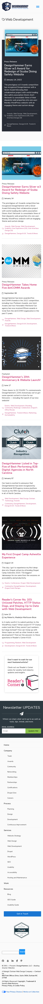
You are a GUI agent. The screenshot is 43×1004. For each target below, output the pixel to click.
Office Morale (10, 410)
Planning (10, 809)
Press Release (10, 61)
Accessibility (12, 872)
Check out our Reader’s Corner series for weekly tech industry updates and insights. (20, 666)
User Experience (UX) (22, 116)
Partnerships (12, 782)
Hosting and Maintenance (17, 878)
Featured (6, 374)
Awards (10, 114)
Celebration (25, 408)
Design (10, 814)
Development (32, 324)
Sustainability (10, 415)
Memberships (12, 777)
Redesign (17, 408)
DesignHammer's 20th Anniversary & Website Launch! (21, 378)
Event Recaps (15, 588)
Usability (10, 116)
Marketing (32, 413)
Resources (8, 889)
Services (7, 830)
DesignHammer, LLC (24, 966)
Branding (28, 406)
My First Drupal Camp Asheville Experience (21, 556)
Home (6, 745)
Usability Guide (13, 905)
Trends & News (32, 233)
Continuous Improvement (16, 825)
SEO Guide (11, 900)
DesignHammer (12, 124)
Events (7, 406)
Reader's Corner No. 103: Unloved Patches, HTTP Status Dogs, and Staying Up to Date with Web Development (21, 604)
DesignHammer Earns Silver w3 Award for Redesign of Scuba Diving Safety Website (20, 70)
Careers (10, 798)
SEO (9, 862)
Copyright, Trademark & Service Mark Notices (19, 982)
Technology (9, 501)
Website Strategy (14, 836)
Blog (9, 894)
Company (8, 750)
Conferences (15, 583)
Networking (11, 772)
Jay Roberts (9, 617)
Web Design (17, 114)
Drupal (23, 583)
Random (18, 643)
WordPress (11, 857)
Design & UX (23, 124)
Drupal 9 (34, 408)
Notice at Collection (31, 992)
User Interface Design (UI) (20, 117)
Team (9, 756)
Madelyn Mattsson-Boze (25, 617)
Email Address (8, 727)
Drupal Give (11, 793)
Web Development (30, 114)
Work (6, 883)
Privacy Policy (7, 986)
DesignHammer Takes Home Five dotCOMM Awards (19, 286)
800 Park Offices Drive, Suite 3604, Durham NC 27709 (20, 977)
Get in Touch (22, 913)
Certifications (12, 787)
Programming (10, 643)
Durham (32, 499)
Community (9, 408)
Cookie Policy (19, 986)
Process (7, 803)
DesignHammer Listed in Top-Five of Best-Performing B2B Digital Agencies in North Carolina (20, 468)
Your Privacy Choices (14, 992)
